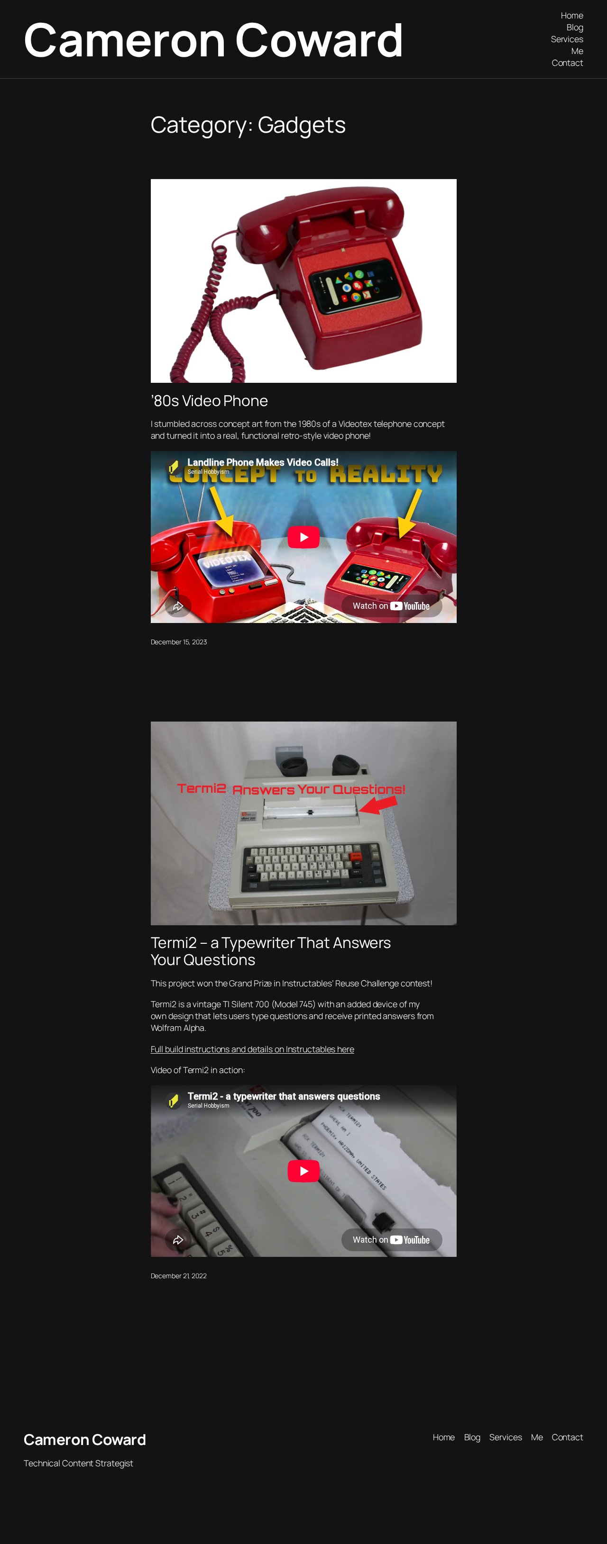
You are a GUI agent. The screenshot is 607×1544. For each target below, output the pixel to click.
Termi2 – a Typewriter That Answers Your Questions (271, 951)
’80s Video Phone (209, 400)
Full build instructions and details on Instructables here (252, 1049)
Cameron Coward (214, 39)
